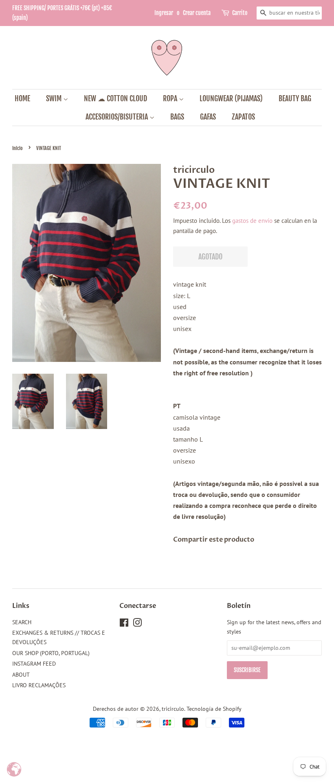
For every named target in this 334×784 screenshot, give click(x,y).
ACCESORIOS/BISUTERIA (117, 116)
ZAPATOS (243, 116)
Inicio (17, 148)
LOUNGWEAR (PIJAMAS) (231, 98)
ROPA (171, 98)
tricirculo (173, 708)
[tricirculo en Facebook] (124, 624)
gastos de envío (252, 220)
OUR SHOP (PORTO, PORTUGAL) (51, 653)
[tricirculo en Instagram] (137, 624)
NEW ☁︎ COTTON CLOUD (115, 98)
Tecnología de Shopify (214, 708)
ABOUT (21, 674)
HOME (22, 98)
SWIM (54, 98)
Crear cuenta (197, 12)
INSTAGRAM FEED (34, 663)
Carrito (239, 12)
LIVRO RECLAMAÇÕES (39, 685)
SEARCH (21, 622)
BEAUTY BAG (295, 98)
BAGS (177, 116)
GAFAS (208, 116)
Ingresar (163, 12)
